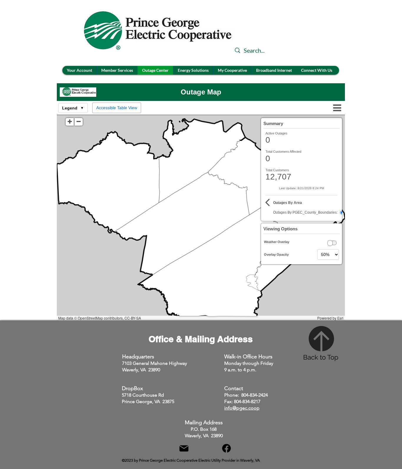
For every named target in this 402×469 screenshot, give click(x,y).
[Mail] (184, 448)
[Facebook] (226, 448)
